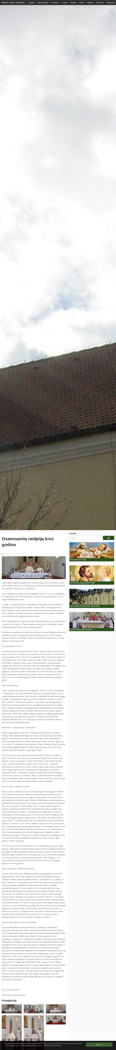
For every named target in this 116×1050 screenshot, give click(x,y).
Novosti (31, 2)
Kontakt (73, 2)
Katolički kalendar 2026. (82, 583)
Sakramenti (110, 2)
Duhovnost (99, 2)
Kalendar (90, 2)
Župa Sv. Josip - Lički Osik (13, 2)
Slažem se (99, 1044)
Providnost (55, 2)
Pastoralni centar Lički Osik (85, 606)
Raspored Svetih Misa (81, 629)
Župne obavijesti (42, 2)
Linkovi (81, 2)
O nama (64, 2)
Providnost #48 (78, 560)
